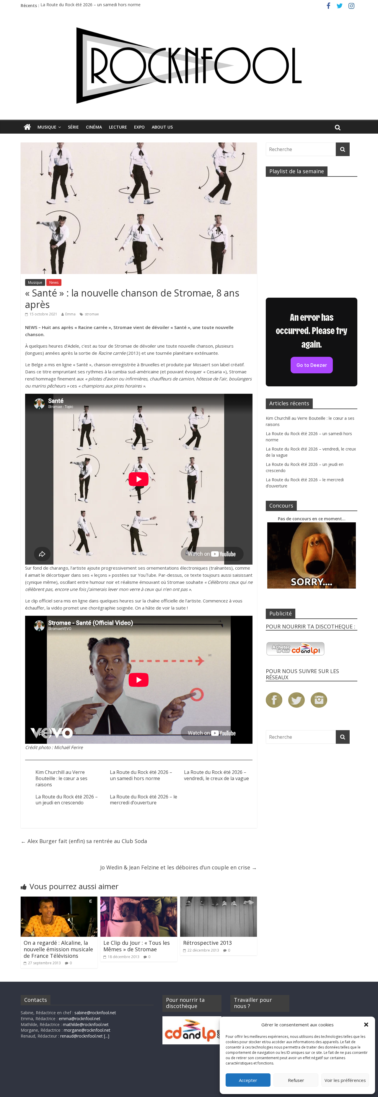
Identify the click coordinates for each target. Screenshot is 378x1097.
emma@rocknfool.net (79, 1018)
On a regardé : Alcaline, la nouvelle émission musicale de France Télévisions (58, 949)
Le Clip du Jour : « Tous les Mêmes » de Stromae (136, 946)
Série (73, 127)
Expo (139, 127)
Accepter (248, 1080)
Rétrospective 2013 (207, 942)
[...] (106, 1036)
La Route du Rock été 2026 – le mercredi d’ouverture (143, 799)
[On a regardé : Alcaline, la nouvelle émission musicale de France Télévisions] (59, 900)
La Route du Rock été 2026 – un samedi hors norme (90, 5)
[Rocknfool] (189, 65)
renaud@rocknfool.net (81, 1036)
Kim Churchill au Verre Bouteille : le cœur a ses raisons (61, 778)
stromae (92, 314)
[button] (366, 1025)
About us (162, 127)
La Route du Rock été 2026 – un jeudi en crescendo (66, 799)
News (53, 282)
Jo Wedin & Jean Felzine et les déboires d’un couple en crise (178, 867)
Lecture (118, 127)
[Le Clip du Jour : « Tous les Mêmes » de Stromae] (138, 900)
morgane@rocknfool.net (87, 1030)
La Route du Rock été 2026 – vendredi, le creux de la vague (216, 775)
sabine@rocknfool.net (95, 1012)
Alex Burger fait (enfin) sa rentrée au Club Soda (84, 841)
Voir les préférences (345, 1080)
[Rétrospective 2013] (218, 900)
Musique (47, 127)
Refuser (296, 1080)
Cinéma (94, 127)
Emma (70, 314)
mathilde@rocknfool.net (86, 1024)
